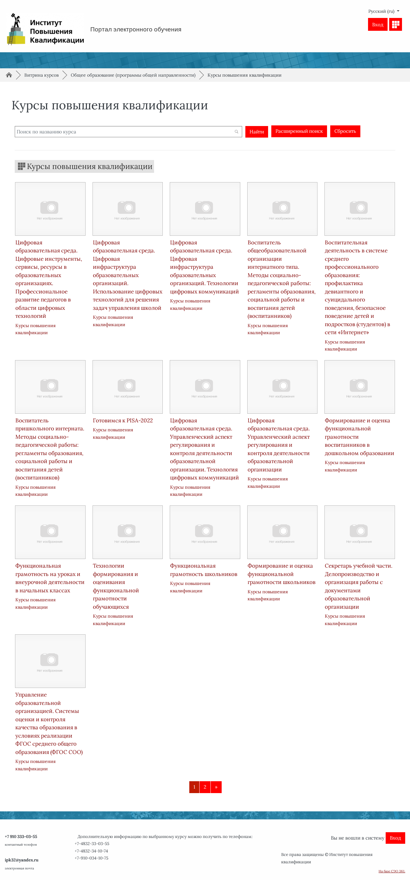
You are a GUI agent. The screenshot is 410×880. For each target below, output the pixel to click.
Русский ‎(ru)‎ (382, 11)
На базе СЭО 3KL (392, 871)
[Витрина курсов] (395, 24)
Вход (377, 24)
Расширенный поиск (299, 131)
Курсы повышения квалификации (245, 75)
